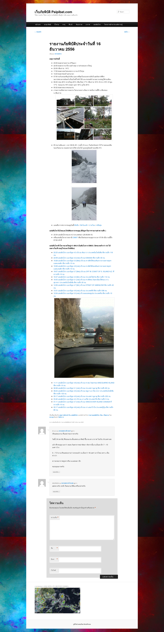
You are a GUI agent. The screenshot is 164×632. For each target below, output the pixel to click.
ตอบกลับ (56, 472)
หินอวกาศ (79, 24)
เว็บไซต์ (53, 570)
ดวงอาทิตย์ (47, 24)
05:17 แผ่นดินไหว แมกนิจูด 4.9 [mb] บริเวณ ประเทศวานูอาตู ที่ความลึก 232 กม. (82, 396)
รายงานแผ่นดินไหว (94, 415)
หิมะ (101, 415)
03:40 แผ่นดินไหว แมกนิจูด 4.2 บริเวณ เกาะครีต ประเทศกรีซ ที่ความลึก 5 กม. (81, 399)
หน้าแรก (38, 24)
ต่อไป (126, 32)
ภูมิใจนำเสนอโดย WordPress (82, 624)
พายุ (64, 24)
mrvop (51, 417)
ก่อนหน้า (38, 32)
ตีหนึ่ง (76, 225)
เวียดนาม (106, 415)
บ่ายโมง (92, 225)
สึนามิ (70, 24)
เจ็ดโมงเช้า (84, 225)
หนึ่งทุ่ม (99, 225)
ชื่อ (54, 548)
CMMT (75, 237)
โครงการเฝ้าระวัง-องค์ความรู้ (113, 24)
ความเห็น (54, 517)
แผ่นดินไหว (97, 24)
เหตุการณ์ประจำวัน (65, 415)
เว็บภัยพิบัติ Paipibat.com (53, 11)
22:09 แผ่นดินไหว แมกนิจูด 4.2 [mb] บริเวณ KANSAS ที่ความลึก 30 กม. (79, 258)
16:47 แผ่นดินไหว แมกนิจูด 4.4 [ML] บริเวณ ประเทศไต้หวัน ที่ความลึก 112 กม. (82, 277)
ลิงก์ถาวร (61, 417)
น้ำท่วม (56, 24)
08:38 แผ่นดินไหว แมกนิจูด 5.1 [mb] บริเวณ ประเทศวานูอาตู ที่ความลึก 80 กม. (82, 388)
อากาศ (88, 24)
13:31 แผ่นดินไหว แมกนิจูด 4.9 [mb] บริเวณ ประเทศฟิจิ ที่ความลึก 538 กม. (80, 290)
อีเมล (54, 559)
